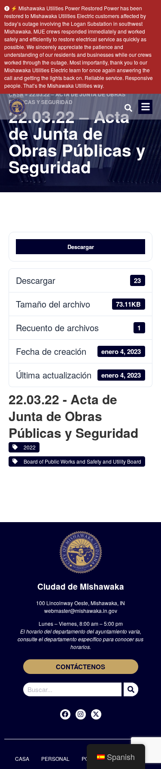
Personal (55, 758)
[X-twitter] (96, 714)
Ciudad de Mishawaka (80, 586)
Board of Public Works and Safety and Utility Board (81, 461)
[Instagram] (81, 714)
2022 (28, 447)
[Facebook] (65, 714)
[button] (145, 107)
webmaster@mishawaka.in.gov (80, 610)
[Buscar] (130, 689)
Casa (22, 758)
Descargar (80, 247)
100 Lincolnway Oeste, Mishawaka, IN (80, 602)
